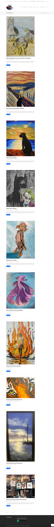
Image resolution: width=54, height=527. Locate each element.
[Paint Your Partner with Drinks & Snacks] (20, 486)
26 (13, 512)
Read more (8, 114)
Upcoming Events (8, 517)
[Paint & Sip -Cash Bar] (20, 138)
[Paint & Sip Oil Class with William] (20, 290)
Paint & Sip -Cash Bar (11, 157)
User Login (44, 1)
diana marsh (17, 59)
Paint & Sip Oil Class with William (14, 310)
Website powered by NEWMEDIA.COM (24, 525)
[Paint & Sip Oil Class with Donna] (20, 387)
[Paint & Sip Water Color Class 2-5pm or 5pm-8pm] (20, 36)
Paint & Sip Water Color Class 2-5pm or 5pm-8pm (18, 58)
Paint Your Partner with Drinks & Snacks (16, 499)
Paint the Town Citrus (11, 525)
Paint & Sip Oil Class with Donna (14, 399)
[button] (46, 7)
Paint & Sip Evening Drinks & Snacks (15, 108)
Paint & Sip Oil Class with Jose (13, 366)
